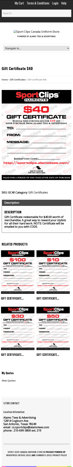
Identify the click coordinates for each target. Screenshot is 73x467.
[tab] (36, 203)
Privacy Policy (59, 455)
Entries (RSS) (24, 455)
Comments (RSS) (44, 455)
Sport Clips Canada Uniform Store (25, 452)
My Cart (19, 3)
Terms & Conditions (38, 3)
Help (63, 3)
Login (55, 3)
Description (11, 203)
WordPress (11, 455)
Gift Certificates (18, 79)
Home (5, 79)
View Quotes (9, 380)
